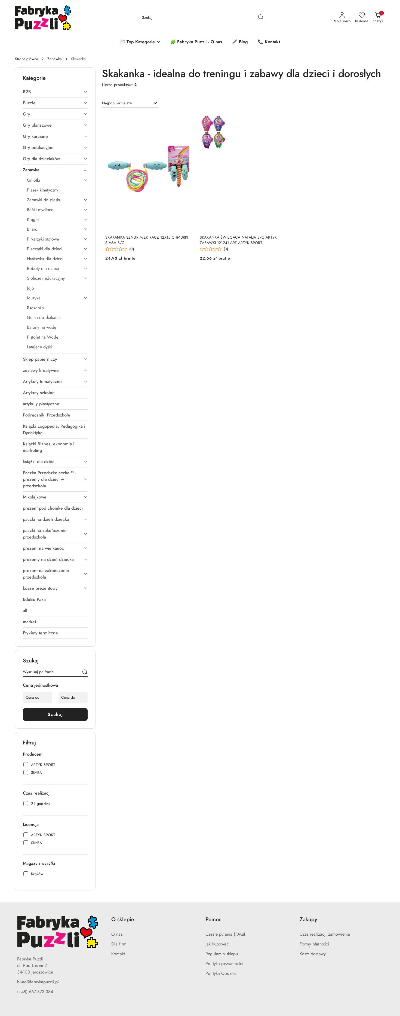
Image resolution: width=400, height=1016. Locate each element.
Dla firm (118, 944)
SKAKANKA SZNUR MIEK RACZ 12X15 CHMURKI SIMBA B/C (146, 240)
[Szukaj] (85, 673)
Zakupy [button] (308, 919)
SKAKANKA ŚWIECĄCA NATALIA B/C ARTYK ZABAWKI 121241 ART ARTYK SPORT (238, 240)
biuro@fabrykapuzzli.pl (38, 982)
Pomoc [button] (213, 919)
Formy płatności (314, 944)
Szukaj (55, 714)
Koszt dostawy (313, 954)
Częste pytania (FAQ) (225, 934)
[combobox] (130, 103)
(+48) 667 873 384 (35, 991)
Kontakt (118, 954)
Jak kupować (217, 944)
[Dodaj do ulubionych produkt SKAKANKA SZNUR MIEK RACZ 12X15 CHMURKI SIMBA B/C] (187, 119)
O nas (116, 934)
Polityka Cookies (220, 973)
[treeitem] (55, 91)
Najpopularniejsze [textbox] (117, 103)
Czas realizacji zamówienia (325, 934)
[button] (140, 42)
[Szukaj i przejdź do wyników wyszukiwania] (260, 18)
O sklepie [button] (122, 919)
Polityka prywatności (224, 963)
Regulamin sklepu (221, 954)
